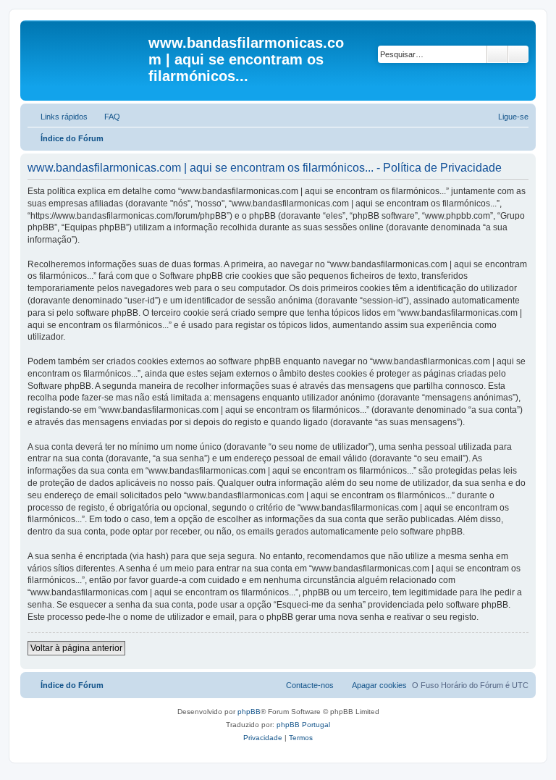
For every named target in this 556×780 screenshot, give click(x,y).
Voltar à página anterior (76, 648)
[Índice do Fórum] (86, 47)
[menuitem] (105, 116)
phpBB (249, 712)
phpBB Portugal (303, 725)
